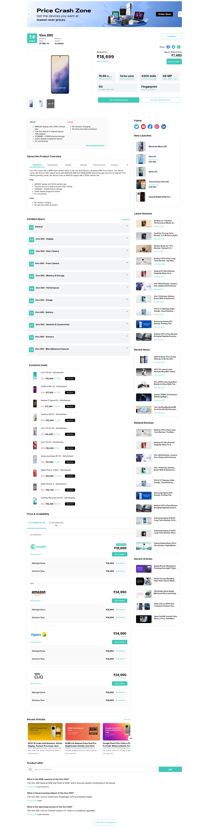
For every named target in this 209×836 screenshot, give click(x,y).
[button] (118, 100)
